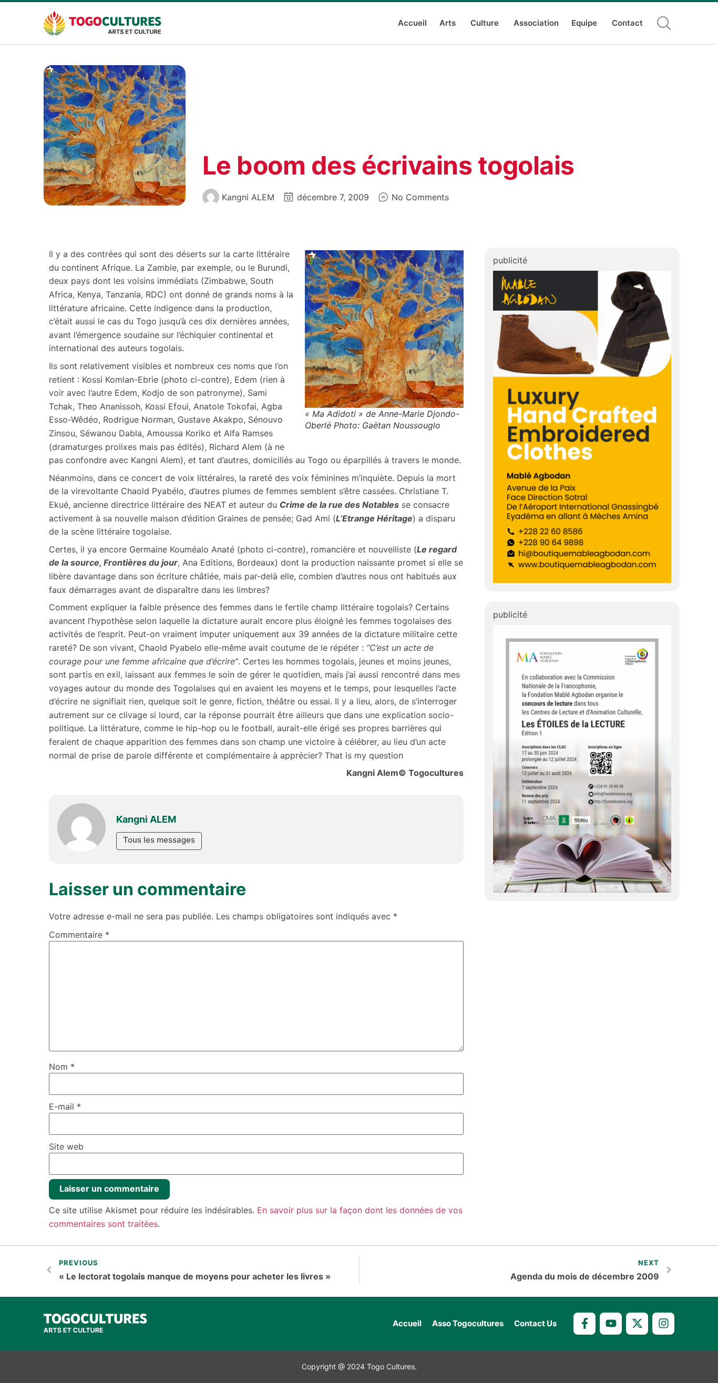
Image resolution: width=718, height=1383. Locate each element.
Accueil (412, 23)
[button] (663, 23)
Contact (627, 23)
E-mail (65, 1106)
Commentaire (79, 934)
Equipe (584, 23)
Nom (62, 1066)
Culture (484, 23)
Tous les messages (159, 840)
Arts (447, 23)
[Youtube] (611, 1324)
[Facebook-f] (584, 1324)
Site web (66, 1146)
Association (536, 23)
